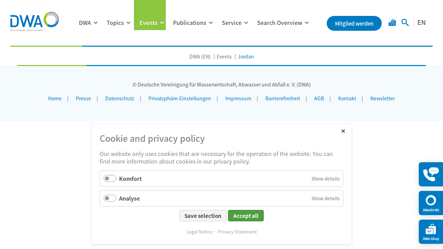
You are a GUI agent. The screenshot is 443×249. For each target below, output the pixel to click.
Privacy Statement (237, 231)
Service (232, 22)
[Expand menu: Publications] (211, 23)
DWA (85, 22)
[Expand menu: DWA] (95, 23)
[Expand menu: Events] (162, 23)
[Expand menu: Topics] (128, 23)
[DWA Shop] (392, 23)
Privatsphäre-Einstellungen (179, 98)
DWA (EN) (200, 56)
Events (148, 22)
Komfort (130, 178)
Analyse (129, 198)
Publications (189, 22)
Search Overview (279, 22)
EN (421, 22)
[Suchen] (405, 23)
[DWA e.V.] (34, 21)
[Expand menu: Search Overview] (306, 23)
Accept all (246, 215)
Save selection (203, 215)
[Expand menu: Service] (246, 23)
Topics (115, 22)
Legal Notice (200, 231)
